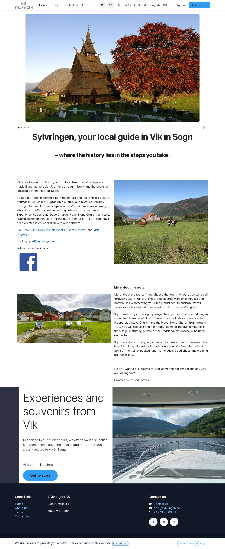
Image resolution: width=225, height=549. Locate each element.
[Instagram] (174, 522)
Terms (19, 512)
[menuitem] (43, 5)
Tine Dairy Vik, (41, 230)
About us (21, 508)
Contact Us (199, 5)
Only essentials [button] (187, 543)
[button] (110, 5)
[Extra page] (164, 522)
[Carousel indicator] (19, 127)
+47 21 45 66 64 (134, 5)
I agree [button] (203, 543)
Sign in (180, 5)
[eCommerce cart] (102, 5)
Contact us (22, 516)
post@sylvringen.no (42, 241)
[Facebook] (153, 522)
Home (19, 504)
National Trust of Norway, (69, 230)
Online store (40, 475)
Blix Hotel (23, 230)
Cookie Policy (120, 543)
